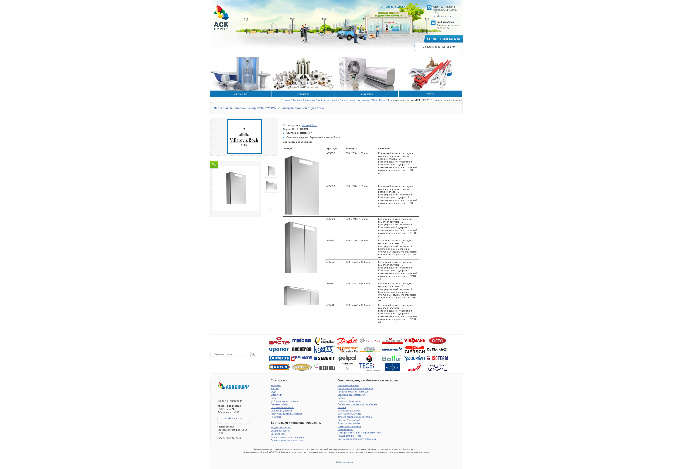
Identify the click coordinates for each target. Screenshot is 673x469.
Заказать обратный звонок (439, 46)
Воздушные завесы (280, 431)
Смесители (276, 395)
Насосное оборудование (350, 401)
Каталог (296, 100)
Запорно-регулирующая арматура (355, 417)
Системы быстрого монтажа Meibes (355, 388)
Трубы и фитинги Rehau (349, 436)
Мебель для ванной (327, 100)
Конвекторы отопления (349, 426)
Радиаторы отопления (349, 410)
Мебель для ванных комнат (284, 401)
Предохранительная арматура (353, 392)
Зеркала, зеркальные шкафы (354, 100)
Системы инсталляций (282, 407)
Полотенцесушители (281, 410)
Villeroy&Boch (378, 100)
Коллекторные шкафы (349, 423)
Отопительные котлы (348, 385)
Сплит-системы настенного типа (287, 440)
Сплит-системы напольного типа (287, 437)
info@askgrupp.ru (442, 16)
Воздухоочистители (281, 427)
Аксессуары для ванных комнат (286, 414)
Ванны (274, 398)
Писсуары (276, 417)
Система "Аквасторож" (349, 420)
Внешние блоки (278, 434)
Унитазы (275, 388)
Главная (286, 100)
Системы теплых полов (349, 414)
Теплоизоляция (345, 429)
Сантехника (309, 100)
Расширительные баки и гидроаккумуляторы (360, 433)
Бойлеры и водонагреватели (352, 395)
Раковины (276, 385)
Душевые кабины (279, 404)
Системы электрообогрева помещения (357, 439)
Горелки (342, 398)
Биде (273, 392)
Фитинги (342, 407)
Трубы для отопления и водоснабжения (357, 404)
